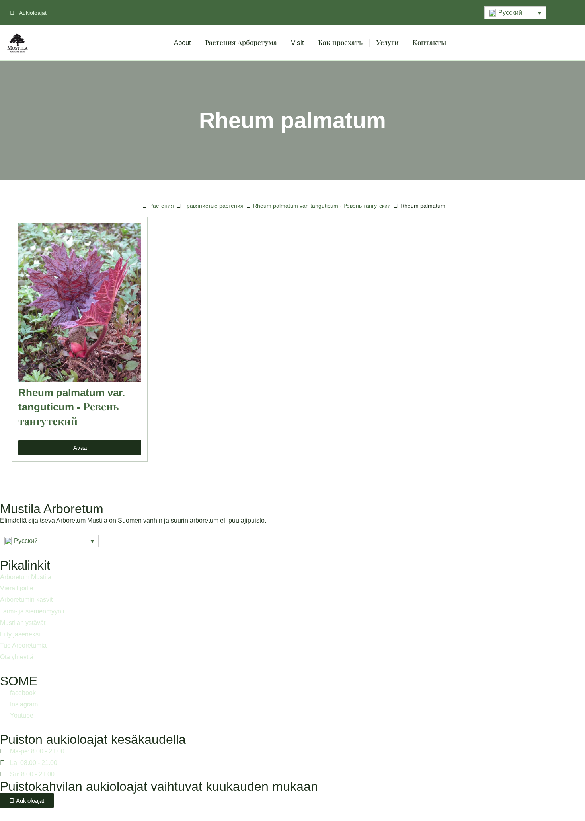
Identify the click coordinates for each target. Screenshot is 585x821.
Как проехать (340, 43)
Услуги (387, 43)
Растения (161, 205)
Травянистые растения (213, 205)
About (182, 43)
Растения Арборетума (241, 43)
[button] (515, 12)
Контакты (429, 43)
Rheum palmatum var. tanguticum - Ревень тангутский (322, 205)
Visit (297, 43)
